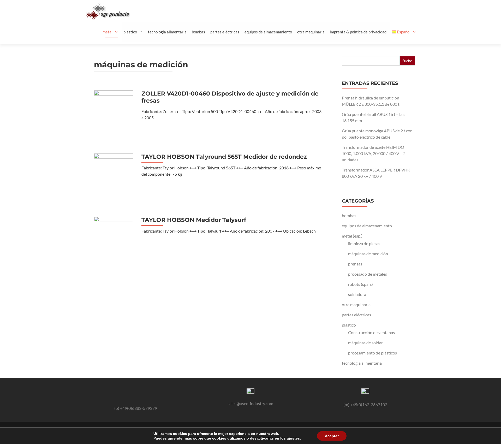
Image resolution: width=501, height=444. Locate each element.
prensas (355, 263)
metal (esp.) (352, 235)
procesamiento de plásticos (372, 352)
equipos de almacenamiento (268, 31)
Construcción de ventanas (371, 332)
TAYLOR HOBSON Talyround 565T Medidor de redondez (224, 156)
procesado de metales (367, 273)
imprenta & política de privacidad (358, 31)
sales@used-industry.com (250, 403)
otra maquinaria (311, 31)
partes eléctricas (224, 31)
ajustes (293, 438)
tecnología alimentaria (167, 31)
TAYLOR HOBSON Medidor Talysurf (193, 220)
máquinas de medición (368, 253)
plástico (130, 31)
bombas (198, 31)
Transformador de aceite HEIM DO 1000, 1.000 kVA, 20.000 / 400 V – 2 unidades (373, 153)
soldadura (357, 294)
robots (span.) (360, 284)
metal (107, 31)
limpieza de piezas (364, 243)
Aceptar (332, 436)
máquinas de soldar (365, 342)
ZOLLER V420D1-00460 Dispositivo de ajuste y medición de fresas (230, 97)
